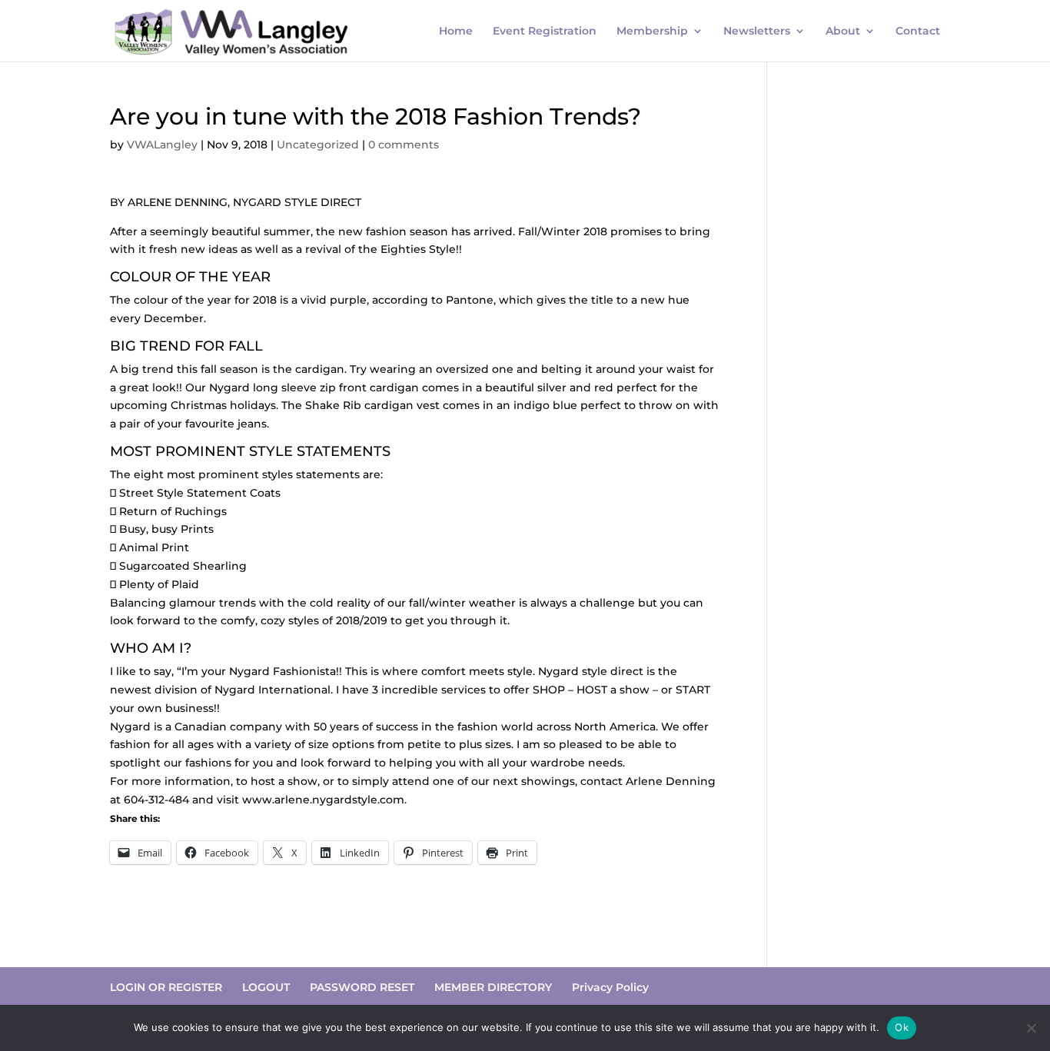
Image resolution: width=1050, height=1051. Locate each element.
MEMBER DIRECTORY (493, 987)
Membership (652, 31)
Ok (902, 1027)
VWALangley (162, 144)
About (843, 31)
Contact (917, 31)
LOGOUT (266, 987)
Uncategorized (318, 144)
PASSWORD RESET (362, 987)
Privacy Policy (610, 987)
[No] (1030, 1028)
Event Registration (544, 31)
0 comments (403, 144)
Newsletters (756, 31)
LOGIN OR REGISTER (166, 987)
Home (456, 31)
